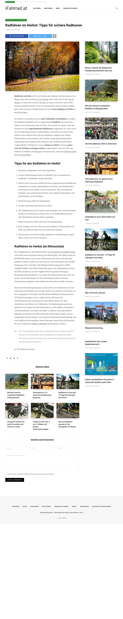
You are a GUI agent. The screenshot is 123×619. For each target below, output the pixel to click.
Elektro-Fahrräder (39, 323)
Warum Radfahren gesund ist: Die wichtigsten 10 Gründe (67, 424)
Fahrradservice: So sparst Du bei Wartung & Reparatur (42, 395)
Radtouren (48, 8)
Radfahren (34, 506)
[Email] (7, 117)
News (58, 8)
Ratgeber (37, 8)
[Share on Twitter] (7, 107)
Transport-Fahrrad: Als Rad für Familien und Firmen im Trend (16, 424)
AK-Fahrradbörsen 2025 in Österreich (101, 144)
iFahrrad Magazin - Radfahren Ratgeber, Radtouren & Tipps (61, 512)
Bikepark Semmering (94, 328)
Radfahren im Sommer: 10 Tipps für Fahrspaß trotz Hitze (32, 2)
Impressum (84, 506)
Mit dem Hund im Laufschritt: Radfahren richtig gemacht (15, 395)
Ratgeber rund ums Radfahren (16, 20)
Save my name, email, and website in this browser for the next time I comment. (31, 474)
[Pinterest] (7, 112)
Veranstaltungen (70, 8)
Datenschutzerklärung (101, 506)
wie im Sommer (42, 99)
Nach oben (62, 518)
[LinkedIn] (14, 358)
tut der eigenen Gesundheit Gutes (61, 252)
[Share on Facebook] (7, 102)
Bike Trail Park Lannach (95, 293)
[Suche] (117, 8)
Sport (74, 506)
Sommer (38, 151)
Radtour (61, 109)
